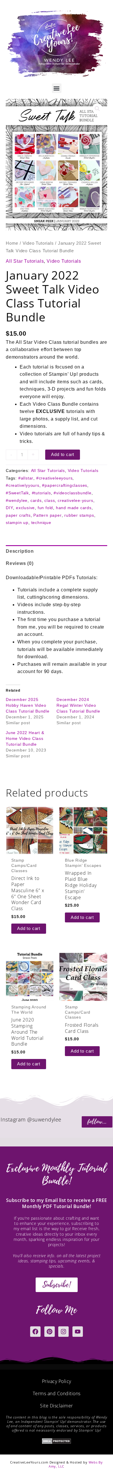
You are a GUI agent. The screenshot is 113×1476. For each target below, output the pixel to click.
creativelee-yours (75, 500)
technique (41, 522)
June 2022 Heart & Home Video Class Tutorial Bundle (25, 738)
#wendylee (17, 500)
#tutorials (41, 493)
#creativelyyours (22, 485)
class (49, 500)
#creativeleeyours (54, 478)
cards (36, 500)
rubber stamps (79, 515)
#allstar (25, 478)
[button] (56, 88)
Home (12, 243)
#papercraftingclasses (64, 485)
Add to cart (62, 454)
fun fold (45, 507)
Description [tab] (20, 551)
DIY (9, 507)
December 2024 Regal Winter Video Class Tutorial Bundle (78, 705)
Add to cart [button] (28, 928)
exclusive (25, 507)
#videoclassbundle (73, 493)
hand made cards (74, 507)
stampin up (17, 522)
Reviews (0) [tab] (20, 563)
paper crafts (18, 515)
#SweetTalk (17, 493)
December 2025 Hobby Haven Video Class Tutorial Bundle (28, 705)
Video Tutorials (38, 243)
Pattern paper (47, 515)
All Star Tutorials (25, 261)
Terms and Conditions (57, 1393)
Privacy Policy (56, 1381)
